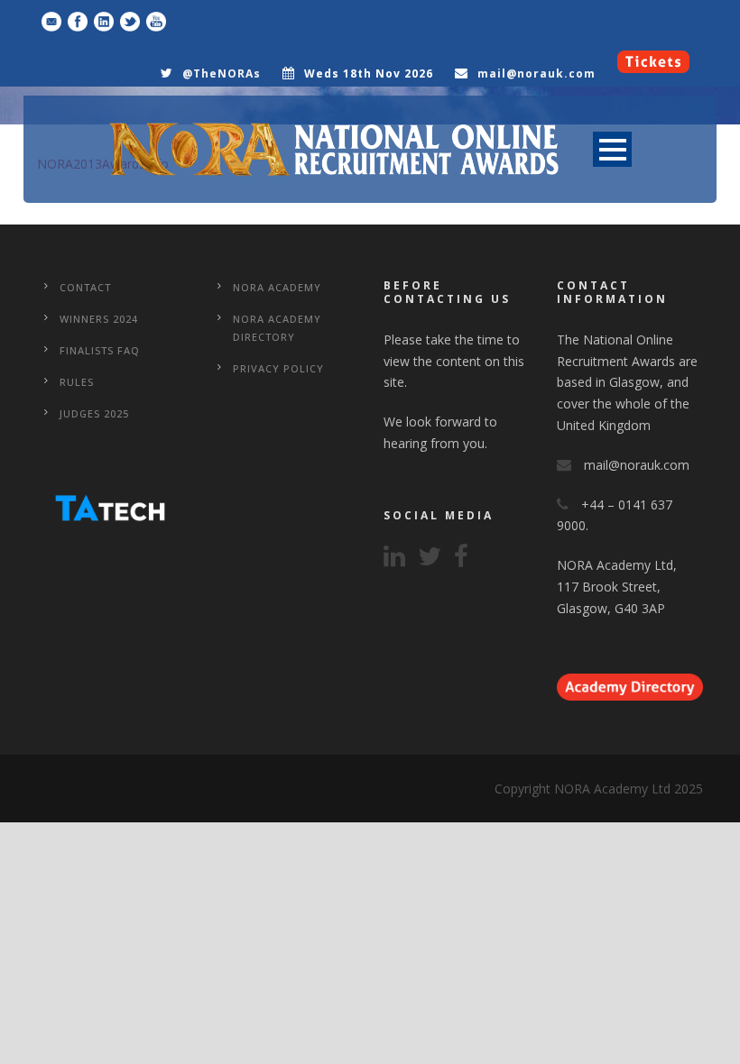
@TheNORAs (221, 73)
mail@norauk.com (536, 73)
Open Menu (612, 149)
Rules (77, 382)
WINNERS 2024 (99, 319)
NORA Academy (277, 287)
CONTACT (85, 287)
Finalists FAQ (100, 350)
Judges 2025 (94, 413)
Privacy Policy (278, 368)
